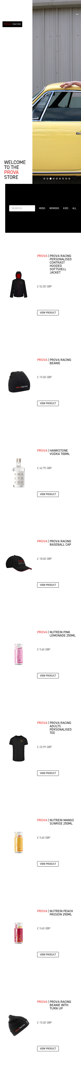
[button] (77, 13)
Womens (54, 208)
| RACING (12, 24)
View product (48, 312)
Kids (65, 208)
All (74, 208)
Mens (42, 208)
